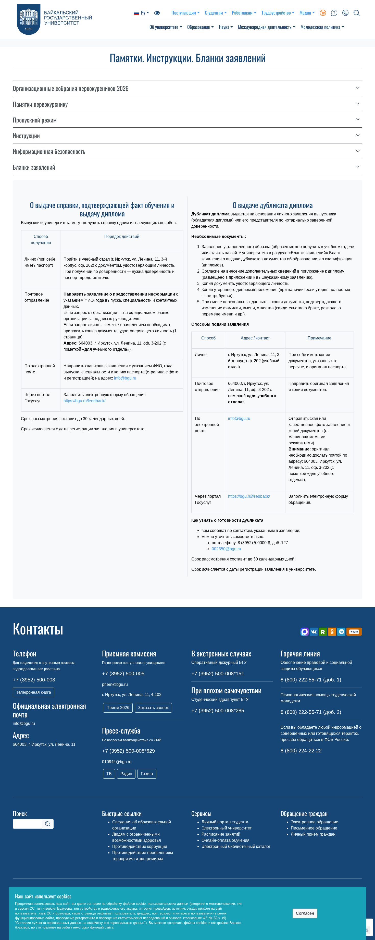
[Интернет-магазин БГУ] (323, 12)
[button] (357, 12)
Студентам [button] (214, 12)
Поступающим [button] (183, 12)
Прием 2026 (117, 707)
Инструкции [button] (26, 135)
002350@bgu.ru (226, 549)
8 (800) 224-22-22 (301, 750)
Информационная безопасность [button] (49, 151)
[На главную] (72, 19)
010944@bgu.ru (116, 762)
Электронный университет (227, 828)
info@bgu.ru (125, 378)
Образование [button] (198, 26)
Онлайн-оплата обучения (225, 840)
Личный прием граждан (313, 834)
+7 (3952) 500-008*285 (217, 710)
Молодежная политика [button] (320, 26)
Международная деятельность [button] (265, 26)
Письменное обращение (314, 828)
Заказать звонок (153, 707)
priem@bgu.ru (115, 684)
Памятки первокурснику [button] (40, 104)
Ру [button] (143, 12)
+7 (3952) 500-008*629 (128, 751)
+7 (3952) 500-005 (123, 673)
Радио (126, 774)
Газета (147, 774)
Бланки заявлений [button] (34, 167)
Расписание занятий (221, 834)
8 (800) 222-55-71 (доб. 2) (311, 712)
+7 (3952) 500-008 (34, 679)
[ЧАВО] (334, 12)
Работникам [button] (242, 12)
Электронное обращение (314, 822)
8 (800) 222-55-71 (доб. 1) (311, 679)
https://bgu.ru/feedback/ (84, 401)
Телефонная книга (33, 692)
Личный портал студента (225, 822)
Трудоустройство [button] (276, 12)
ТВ (109, 774)
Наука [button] (224, 26)
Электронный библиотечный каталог (236, 846)
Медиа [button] (305, 12)
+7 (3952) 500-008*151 (217, 673)
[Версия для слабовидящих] (157, 12)
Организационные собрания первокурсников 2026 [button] (71, 88)
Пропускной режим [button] (35, 120)
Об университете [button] (163, 26)
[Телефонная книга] (345, 12)
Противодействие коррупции (139, 846)
